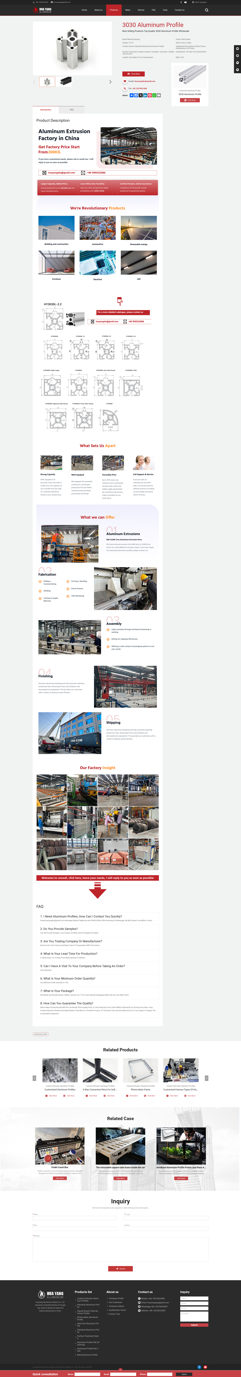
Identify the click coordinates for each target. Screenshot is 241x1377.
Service (141, 10)
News (127, 10)
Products (114, 10)
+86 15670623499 (139, 88)
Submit (122, 1269)
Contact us (179, 10)
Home (84, 10)
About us (98, 10)
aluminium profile (40, 1034)
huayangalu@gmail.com (145, 81)
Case (165, 10)
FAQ (153, 10)
